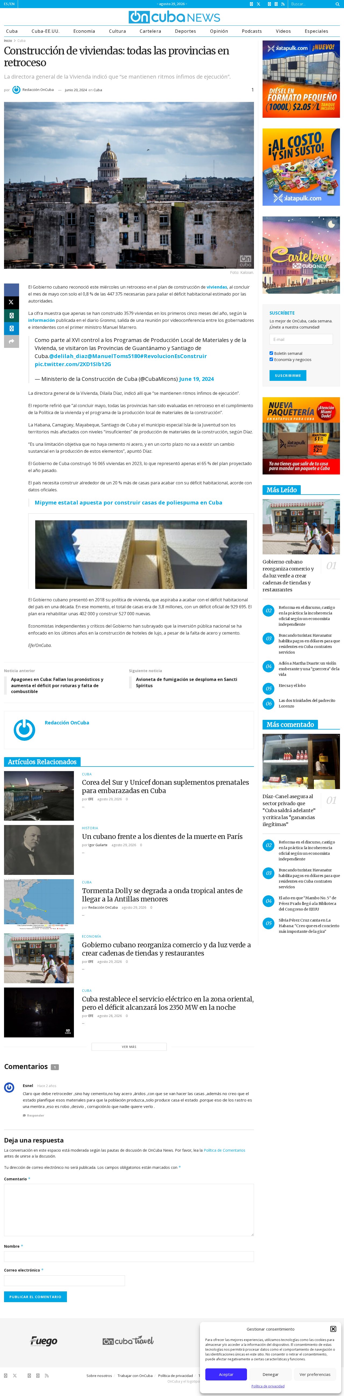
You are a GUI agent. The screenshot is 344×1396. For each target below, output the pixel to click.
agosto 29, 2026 (109, 799)
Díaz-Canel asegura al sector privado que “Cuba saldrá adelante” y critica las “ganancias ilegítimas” (289, 810)
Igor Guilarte (98, 845)
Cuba (12, 31)
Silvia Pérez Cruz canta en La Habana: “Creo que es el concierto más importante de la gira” (309, 926)
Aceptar (226, 1374)
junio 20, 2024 (76, 89)
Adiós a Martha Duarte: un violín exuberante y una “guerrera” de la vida (309, 669)
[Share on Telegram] (11, 328)
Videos (283, 31)
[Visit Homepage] (154, 16)
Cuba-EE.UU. (46, 31)
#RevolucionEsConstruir (173, 356)
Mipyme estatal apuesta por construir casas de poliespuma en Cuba (129, 502)
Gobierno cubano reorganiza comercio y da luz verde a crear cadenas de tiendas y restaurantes (166, 949)
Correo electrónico (24, 1270)
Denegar (271, 1374)
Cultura (117, 31)
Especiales (316, 31)
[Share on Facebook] (11, 289)
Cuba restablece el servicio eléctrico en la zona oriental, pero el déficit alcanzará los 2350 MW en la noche (167, 1003)
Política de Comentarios (224, 1150)
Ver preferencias (315, 1374)
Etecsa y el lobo (292, 685)
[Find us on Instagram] (269, 4)
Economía (84, 31)
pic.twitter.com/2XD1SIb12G (73, 364)
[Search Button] (336, 4)
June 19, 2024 (196, 378)
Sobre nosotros (99, 1375)
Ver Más (129, 1047)
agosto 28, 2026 (109, 1016)
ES (6, 4)
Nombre (13, 1246)
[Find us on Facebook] (251, 4)
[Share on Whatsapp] (11, 315)
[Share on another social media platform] (11, 341)
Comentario (17, 1178)
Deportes (185, 31)
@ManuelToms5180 (113, 356)
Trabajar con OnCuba (135, 1375)
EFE (90, 799)
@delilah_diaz (68, 356)
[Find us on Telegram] (276, 4)
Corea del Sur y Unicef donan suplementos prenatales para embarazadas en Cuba (165, 786)
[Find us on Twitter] (258, 4)
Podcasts (252, 31)
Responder (35, 1115)
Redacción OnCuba (38, 89)
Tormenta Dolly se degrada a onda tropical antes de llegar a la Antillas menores (162, 895)
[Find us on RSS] (283, 4)
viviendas (217, 287)
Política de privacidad (268, 1386)
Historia (90, 828)
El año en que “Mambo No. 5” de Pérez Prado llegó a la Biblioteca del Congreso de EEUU (307, 904)
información (41, 320)
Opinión (219, 31)
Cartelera (150, 31)
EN (12, 4)
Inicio (8, 40)
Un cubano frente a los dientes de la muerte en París (162, 837)
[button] (333, 1329)
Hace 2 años (46, 1086)
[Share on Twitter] (11, 302)
